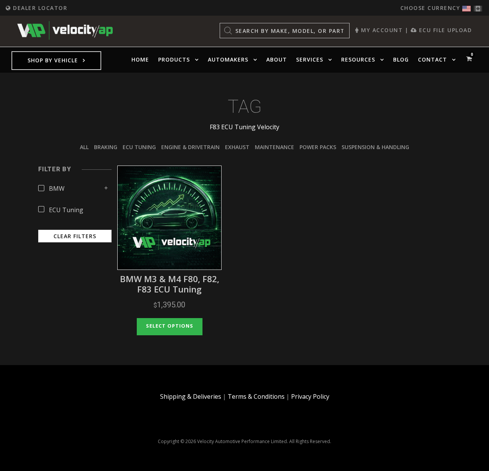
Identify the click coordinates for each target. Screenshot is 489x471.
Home (140, 59)
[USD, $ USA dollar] (466, 7)
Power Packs (318, 147)
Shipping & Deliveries (190, 396)
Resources (358, 59)
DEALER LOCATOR (39, 7)
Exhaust (237, 147)
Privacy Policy (310, 396)
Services (309, 59)
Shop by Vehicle (53, 60)
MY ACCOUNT (381, 30)
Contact (432, 59)
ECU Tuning (139, 147)
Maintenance (274, 147)
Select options (169, 325)
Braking (105, 147)
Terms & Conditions (256, 396)
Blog (401, 59)
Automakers (228, 59)
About (276, 59)
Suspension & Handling (375, 147)
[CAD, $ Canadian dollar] (478, 7)
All (84, 147)
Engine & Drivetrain (190, 147)
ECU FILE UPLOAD (444, 30)
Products (174, 59)
